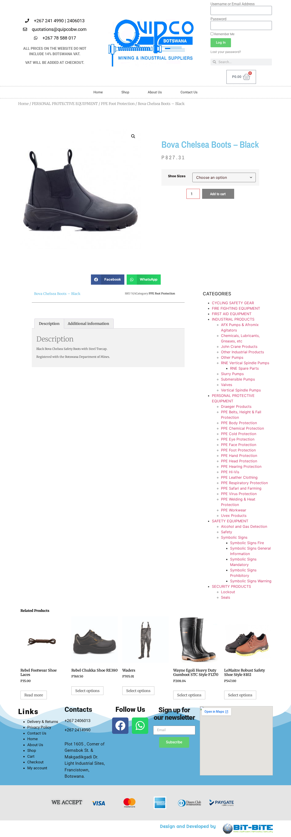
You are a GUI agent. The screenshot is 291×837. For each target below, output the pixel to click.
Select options (87, 690)
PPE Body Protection (239, 423)
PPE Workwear (233, 510)
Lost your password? (226, 52)
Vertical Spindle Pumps (241, 390)
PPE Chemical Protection (242, 428)
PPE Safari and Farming (241, 488)
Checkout (35, 762)
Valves (226, 384)
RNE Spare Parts (244, 368)
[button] (133, 136)
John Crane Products (239, 346)
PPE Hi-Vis (230, 472)
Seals (225, 597)
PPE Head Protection (239, 461)
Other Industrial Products (242, 352)
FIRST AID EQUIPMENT (231, 313)
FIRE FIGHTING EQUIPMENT (236, 308)
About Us (155, 92)
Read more (33, 695)
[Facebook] (120, 725)
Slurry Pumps (232, 373)
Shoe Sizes (177, 176)
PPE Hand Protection (239, 455)
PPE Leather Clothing (239, 477)
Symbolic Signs (234, 537)
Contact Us (189, 92)
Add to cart (218, 193)
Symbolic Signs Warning (250, 581)
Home (98, 92)
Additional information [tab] (88, 323)
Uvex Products (233, 515)
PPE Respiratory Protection (244, 483)
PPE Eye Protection (237, 439)
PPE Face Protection (238, 444)
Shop (125, 92)
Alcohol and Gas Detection (244, 526)
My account (37, 768)
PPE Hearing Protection (241, 466)
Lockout (228, 592)
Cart (31, 756)
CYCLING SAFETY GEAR (233, 303)
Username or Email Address (233, 4)
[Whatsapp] (140, 725)
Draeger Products (236, 406)
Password (218, 19)
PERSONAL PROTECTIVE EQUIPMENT (65, 103)
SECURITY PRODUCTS (231, 586)
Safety (226, 532)
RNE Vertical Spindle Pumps (245, 363)
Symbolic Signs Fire (247, 543)
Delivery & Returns (42, 721)
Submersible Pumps (238, 379)
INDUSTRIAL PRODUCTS (233, 319)
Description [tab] (49, 323)
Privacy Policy (39, 727)
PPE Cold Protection (238, 433)
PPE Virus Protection (239, 493)
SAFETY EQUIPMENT (230, 521)
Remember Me (223, 34)
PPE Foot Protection (118, 103)
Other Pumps (232, 357)
